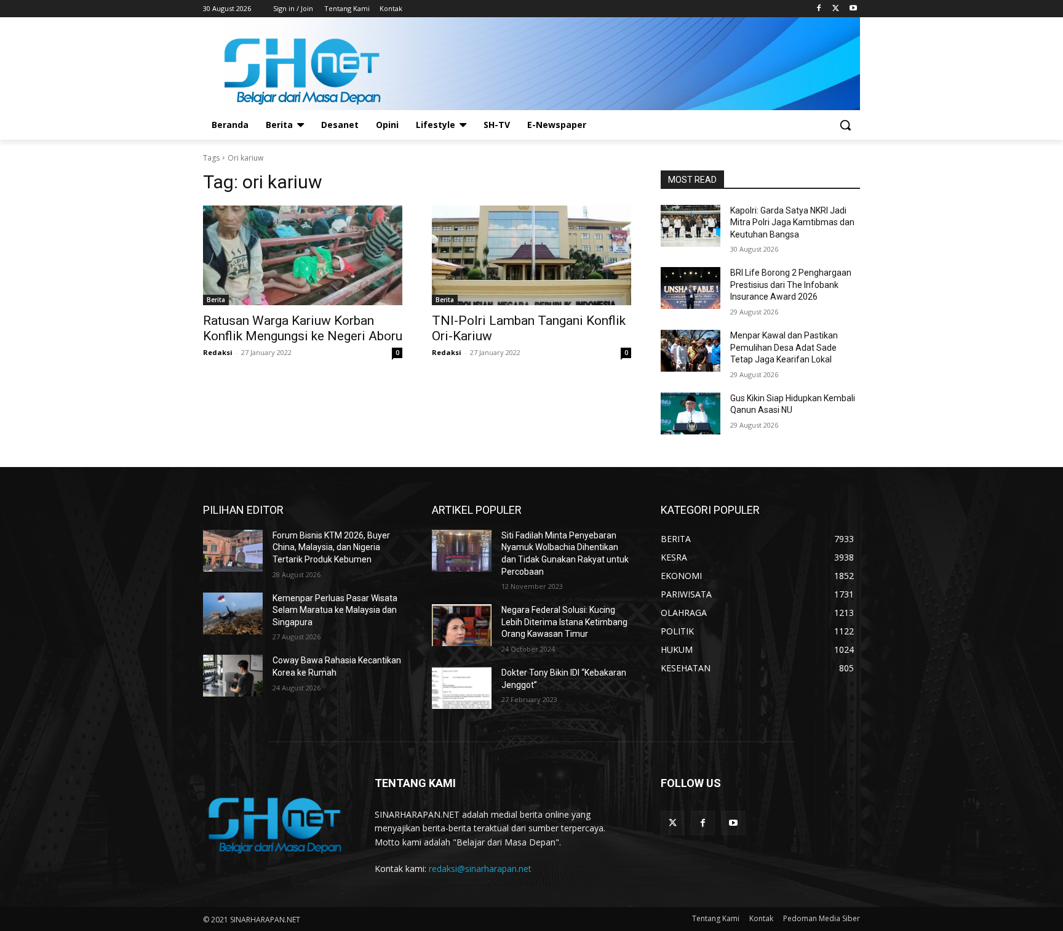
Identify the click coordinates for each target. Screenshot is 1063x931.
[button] (845, 125)
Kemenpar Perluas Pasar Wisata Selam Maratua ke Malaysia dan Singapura (335, 610)
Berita (216, 299)
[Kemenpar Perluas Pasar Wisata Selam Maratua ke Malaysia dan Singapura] (233, 613)
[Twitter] (836, 9)
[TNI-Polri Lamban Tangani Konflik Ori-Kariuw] (531, 255)
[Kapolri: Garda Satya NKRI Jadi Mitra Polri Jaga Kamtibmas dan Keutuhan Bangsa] (690, 226)
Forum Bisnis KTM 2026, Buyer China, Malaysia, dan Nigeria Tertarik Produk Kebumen (331, 547)
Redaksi (218, 352)
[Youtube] (853, 9)
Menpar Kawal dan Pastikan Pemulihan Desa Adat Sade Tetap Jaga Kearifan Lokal (784, 347)
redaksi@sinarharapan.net (480, 868)
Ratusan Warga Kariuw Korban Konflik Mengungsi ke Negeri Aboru (302, 328)
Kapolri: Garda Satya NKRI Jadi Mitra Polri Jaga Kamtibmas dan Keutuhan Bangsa (792, 222)
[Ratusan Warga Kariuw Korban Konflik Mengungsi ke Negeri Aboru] (302, 255)
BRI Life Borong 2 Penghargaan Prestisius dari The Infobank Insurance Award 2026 (790, 285)
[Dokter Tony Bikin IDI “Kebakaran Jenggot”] (462, 688)
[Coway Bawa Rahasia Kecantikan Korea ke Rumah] (233, 676)
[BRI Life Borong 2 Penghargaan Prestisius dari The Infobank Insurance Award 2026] (690, 288)
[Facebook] (819, 9)
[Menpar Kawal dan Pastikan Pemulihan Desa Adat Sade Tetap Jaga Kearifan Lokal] (690, 351)
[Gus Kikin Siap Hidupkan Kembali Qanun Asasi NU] (690, 413)
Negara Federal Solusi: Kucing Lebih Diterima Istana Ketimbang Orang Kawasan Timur (564, 622)
